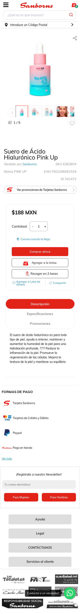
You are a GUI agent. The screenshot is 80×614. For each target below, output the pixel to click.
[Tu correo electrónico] (40, 486)
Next (69, 110)
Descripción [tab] (40, 304)
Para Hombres (59, 497)
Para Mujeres (21, 497)
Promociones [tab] (40, 323)
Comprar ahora (40, 251)
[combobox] (40, 15)
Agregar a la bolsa (44, 262)
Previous (13, 110)
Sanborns (30, 164)
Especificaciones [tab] (40, 314)
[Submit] (71, 14)
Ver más (7, 458)
